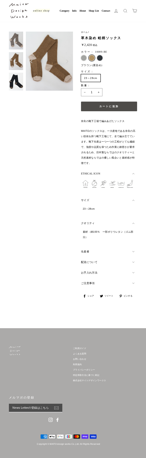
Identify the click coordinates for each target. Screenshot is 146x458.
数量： (86, 85)
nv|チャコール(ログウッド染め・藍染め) (100, 58)
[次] (67, 61)
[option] (49, 61)
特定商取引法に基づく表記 (86, 375)
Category (64, 10)
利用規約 (77, 364)
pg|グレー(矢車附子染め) (84, 58)
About (82, 10)
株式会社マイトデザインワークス (89, 380)
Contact (106, 10)
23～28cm (90, 78)
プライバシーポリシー (84, 370)
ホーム (84, 32)
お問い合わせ (79, 359)
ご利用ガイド (79, 348)
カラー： (94, 52)
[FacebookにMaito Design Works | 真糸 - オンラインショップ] (57, 420)
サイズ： (87, 71)
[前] (31, 61)
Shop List (94, 10)
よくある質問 (79, 353)
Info (74, 10)
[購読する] (58, 408)
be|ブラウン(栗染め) (92, 58)
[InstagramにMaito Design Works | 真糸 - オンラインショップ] (50, 420)
